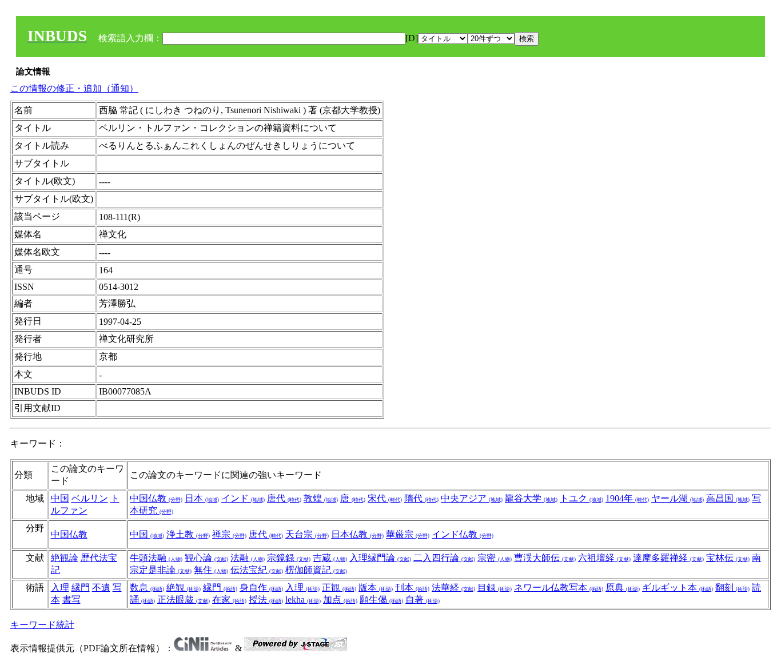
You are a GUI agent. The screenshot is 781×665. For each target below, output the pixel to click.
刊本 (412, 587)
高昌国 (728, 498)
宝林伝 (728, 558)
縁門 (80, 587)
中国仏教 (156, 498)
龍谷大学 (531, 498)
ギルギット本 (677, 587)
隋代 (421, 498)
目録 (494, 587)
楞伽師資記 (316, 570)
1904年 (627, 498)
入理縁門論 (380, 558)
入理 (60, 587)
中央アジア (472, 498)
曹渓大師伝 (545, 558)
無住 (211, 570)
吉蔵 (330, 558)
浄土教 (188, 534)
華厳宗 (407, 534)
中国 (60, 498)
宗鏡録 (288, 558)
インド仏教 (462, 534)
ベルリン (89, 498)
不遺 (101, 587)
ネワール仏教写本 (558, 587)
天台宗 (307, 534)
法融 (247, 558)
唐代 (284, 498)
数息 (147, 587)
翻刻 (732, 587)
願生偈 (381, 599)
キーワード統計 (42, 625)
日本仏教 (357, 534)
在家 (229, 599)
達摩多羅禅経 (668, 558)
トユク (581, 498)
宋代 (385, 498)
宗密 (494, 558)
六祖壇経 (604, 558)
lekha (303, 599)
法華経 (453, 587)
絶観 (183, 587)
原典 (622, 587)
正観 (339, 587)
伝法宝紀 (256, 570)
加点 (340, 599)
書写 (71, 599)
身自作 (261, 587)
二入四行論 (444, 558)
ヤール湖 (677, 498)
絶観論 (64, 558)
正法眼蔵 (183, 599)
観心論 (206, 558)
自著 (422, 599)
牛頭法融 (156, 558)
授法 (266, 599)
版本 (375, 587)
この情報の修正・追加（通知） (74, 88)
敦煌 (321, 498)
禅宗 (229, 534)
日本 (202, 498)
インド (243, 498)
